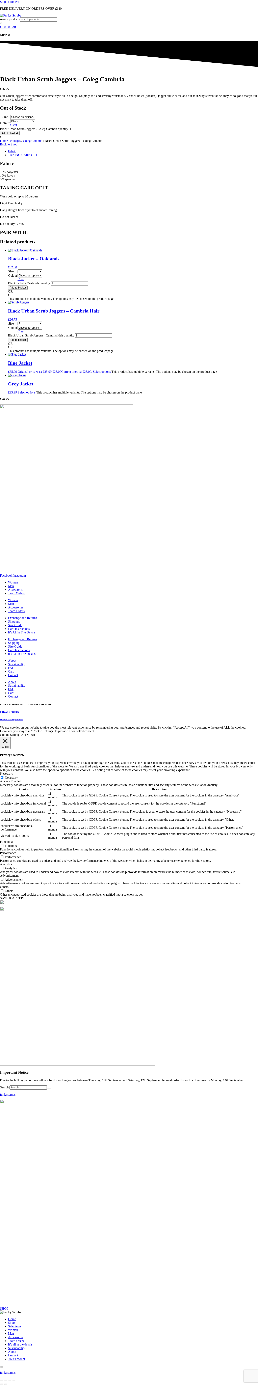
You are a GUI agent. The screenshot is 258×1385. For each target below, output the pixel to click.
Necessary (11, 777)
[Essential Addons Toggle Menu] (1, 1366)
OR (2, 137)
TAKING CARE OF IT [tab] (23, 155)
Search (4, 1087)
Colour (5, 123)
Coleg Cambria (32, 140)
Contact (13, 675)
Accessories (15, 589)
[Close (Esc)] (13, 1380)
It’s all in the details (20, 1344)
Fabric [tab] (12, 151)
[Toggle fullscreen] (5, 1380)
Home (4, 140)
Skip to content (9, 1)
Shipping (14, 621)
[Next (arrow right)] (5, 1384)
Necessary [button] (6, 773)
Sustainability (16, 664)
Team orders (16, 1340)
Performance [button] (8, 853)
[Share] (9, 1380)
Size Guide (15, 625)
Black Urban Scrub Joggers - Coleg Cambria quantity (34, 129)
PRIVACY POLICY (9, 712)
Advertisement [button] (9, 875)
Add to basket (10, 133)
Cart (11, 671)
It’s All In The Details (21, 632)
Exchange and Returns (22, 618)
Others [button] (4, 887)
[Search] (49, 1088)
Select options (102, 371)
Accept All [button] (28, 734)
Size (5, 117)
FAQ (11, 668)
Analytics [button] (6, 864)
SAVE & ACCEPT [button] (12, 898)
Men (11, 586)
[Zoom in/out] (1, 1380)
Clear (13, 125)
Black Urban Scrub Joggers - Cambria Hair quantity (41, 335)
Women (13, 582)
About (12, 660)
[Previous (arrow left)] (1, 1384)
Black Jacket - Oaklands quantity (29, 283)
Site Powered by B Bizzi (11, 719)
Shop (11, 1322)
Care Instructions (19, 628)
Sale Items (14, 1326)
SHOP (4, 1308)
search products (10, 19)
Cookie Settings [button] (10, 734)
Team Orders (16, 593)
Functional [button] (7, 841)
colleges (15, 140)
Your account (16, 1359)
